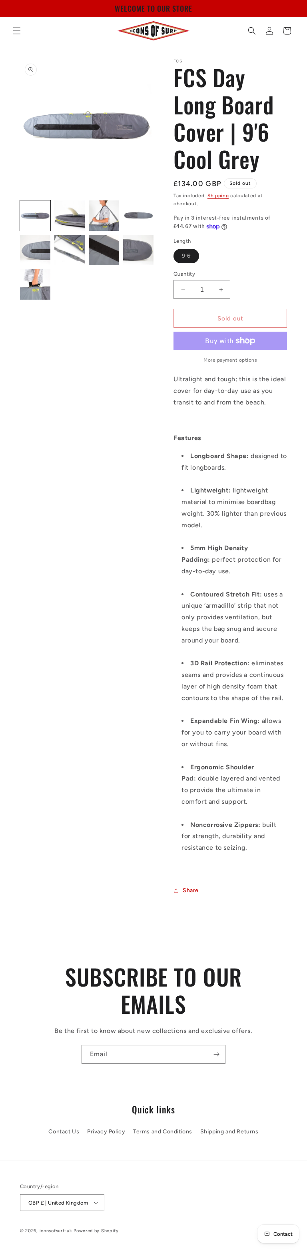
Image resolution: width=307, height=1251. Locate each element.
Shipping (218, 195)
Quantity (184, 274)
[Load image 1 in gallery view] (35, 215)
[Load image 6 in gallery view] (69, 250)
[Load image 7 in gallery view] (104, 250)
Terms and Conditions (162, 1131)
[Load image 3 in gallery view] (104, 215)
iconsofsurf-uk (56, 1230)
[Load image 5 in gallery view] (35, 250)
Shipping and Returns (229, 1131)
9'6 (190, 257)
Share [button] (191, 890)
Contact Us (63, 1131)
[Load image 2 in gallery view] (69, 215)
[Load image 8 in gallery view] (138, 250)
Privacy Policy (106, 1131)
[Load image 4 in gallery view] (138, 215)
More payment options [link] (230, 360)
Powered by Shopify (96, 1230)
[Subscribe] (216, 1054)
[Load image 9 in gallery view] (35, 284)
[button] (17, 31)
